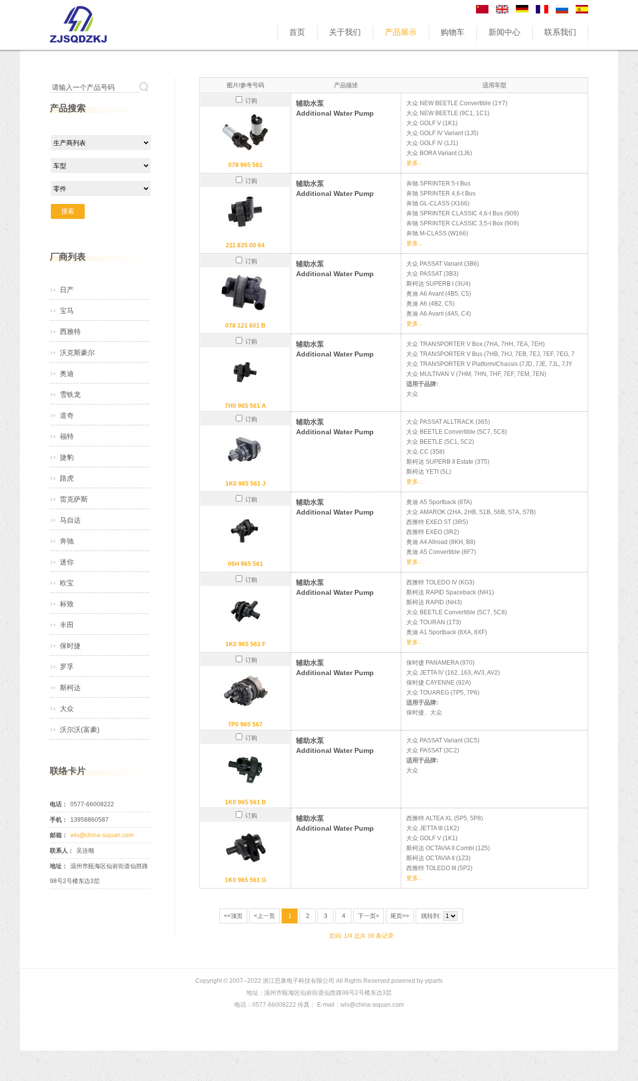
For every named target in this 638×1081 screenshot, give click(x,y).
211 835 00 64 (245, 245)
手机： (59, 819)
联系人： (62, 850)
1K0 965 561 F (245, 644)
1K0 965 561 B (245, 802)
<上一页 (264, 915)
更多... (414, 163)
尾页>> (399, 915)
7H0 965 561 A (245, 405)
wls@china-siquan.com (102, 835)
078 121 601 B (245, 325)
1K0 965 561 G (245, 880)
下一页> (368, 915)
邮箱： (59, 835)
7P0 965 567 (245, 724)
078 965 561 (245, 165)
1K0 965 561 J (245, 483)
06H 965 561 (245, 563)
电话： (59, 804)
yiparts (434, 980)
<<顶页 (233, 915)
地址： (59, 866)
